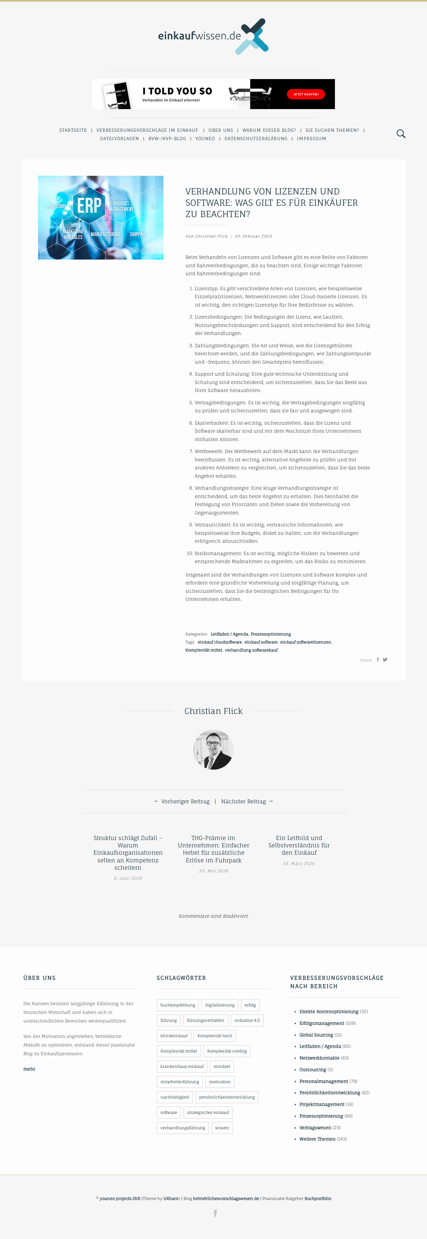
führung (168, 1020)
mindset (222, 1066)
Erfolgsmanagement (322, 1023)
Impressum (312, 138)
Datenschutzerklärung (256, 138)
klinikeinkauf (173, 1035)
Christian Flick (211, 236)
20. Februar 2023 (253, 236)
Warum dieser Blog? (269, 130)
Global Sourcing (316, 1035)
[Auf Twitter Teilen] (385, 659)
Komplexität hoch (214, 1035)
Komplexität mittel (203, 650)
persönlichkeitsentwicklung (227, 1097)
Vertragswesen (315, 1127)
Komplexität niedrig (227, 1051)
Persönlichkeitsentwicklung (330, 1092)
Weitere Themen (318, 1139)
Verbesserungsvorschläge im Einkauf (147, 130)
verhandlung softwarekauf (251, 650)
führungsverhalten (206, 1020)
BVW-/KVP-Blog (167, 138)
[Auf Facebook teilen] (378, 659)
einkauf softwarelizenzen (305, 642)
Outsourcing (313, 1069)
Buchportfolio (318, 1198)
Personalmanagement (324, 1081)
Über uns (220, 130)
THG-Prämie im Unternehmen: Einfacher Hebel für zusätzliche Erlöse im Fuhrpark (213, 848)
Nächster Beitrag (243, 801)
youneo (205, 138)
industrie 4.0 (247, 1020)
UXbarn (171, 1198)
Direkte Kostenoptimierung (329, 1011)
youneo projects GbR (120, 1198)
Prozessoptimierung (271, 634)
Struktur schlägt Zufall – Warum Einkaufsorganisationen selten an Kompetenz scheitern (128, 852)
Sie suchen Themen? (332, 130)
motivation (220, 1081)
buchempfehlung (177, 1004)
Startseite (73, 130)
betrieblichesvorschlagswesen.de (226, 1198)
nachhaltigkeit (174, 1097)
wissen (222, 1127)
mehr (29, 1069)
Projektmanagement (322, 1104)
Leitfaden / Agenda (229, 634)
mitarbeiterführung (179, 1081)
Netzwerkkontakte (320, 1058)
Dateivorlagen (119, 138)
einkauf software (261, 642)
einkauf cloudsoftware (220, 642)
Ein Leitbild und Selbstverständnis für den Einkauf (299, 845)
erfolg (250, 1004)
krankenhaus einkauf (181, 1066)
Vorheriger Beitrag (185, 801)
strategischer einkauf (208, 1112)
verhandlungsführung (182, 1127)
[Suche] (401, 134)
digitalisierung (220, 1004)
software (168, 1112)
